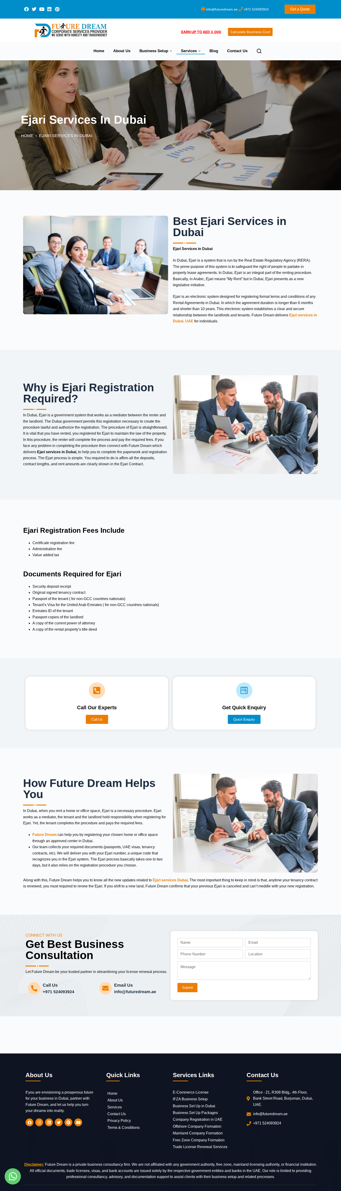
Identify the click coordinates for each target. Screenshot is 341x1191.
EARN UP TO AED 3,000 (201, 32)
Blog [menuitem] (213, 51)
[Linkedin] (49, 9)
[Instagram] (39, 1122)
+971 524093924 (256, 9)
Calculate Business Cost (250, 32)
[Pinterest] (57, 9)
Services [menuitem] (189, 51)
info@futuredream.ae (221, 9)
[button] (244, 719)
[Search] (259, 51)
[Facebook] (26, 9)
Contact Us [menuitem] (237, 51)
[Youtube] (42, 9)
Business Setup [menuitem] (153, 51)
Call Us (50, 985)
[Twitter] (34, 9)
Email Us (123, 985)
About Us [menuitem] (121, 51)
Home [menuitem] (98, 51)
